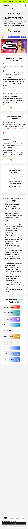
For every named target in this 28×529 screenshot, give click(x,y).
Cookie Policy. (6, 520)
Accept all (14, 523)
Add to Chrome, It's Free (14, 31)
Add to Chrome (14, 109)
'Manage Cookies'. (12, 521)
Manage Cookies (14, 526)
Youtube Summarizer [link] (13, 8)
